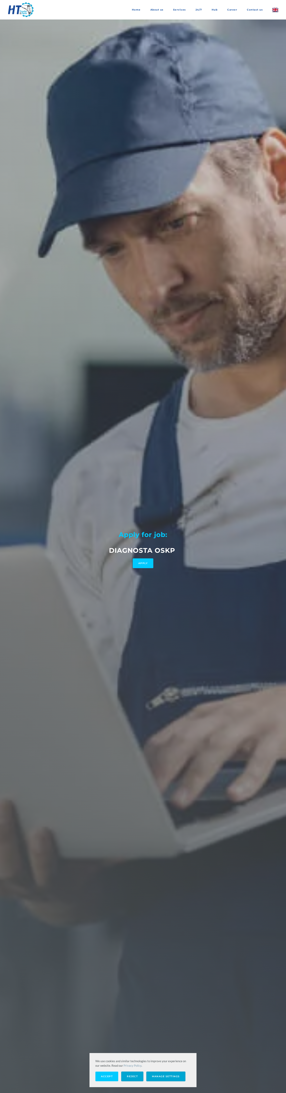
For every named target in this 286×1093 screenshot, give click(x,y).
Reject (132, 1076)
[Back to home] (21, 9)
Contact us (255, 9)
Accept (107, 1076)
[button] (275, 9)
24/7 (199, 9)
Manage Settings (166, 1076)
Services (179, 9)
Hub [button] (215, 9)
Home (136, 9)
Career (232, 9)
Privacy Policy (132, 1065)
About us (156, 9)
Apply (143, 563)
